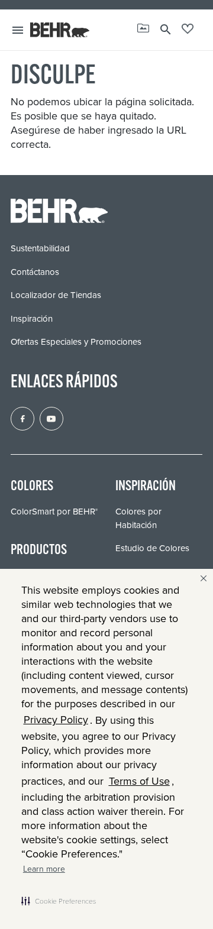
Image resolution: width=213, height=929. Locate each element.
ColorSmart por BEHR (54, 511)
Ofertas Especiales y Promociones (76, 341)
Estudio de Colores (152, 548)
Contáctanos (35, 272)
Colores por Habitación (138, 518)
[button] (58, 900)
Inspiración (32, 318)
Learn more (44, 869)
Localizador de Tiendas (56, 295)
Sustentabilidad (40, 248)
